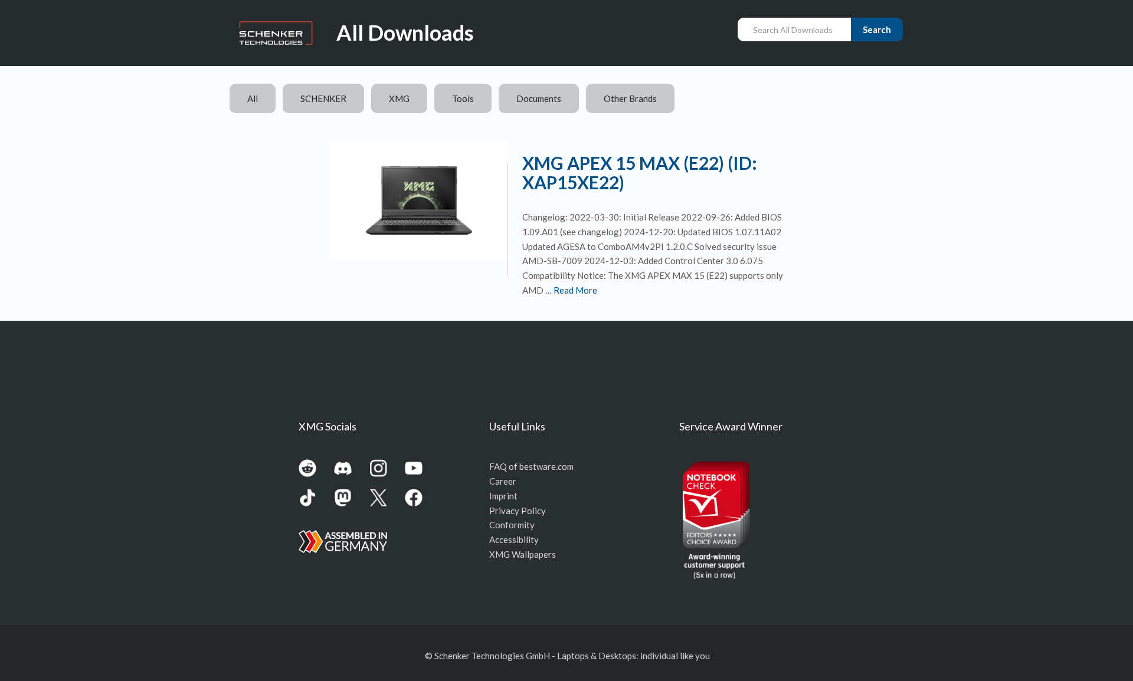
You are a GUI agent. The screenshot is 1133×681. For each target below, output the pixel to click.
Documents (538, 98)
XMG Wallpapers (522, 554)
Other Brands (630, 98)
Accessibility (514, 539)
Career (502, 481)
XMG (399, 98)
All (252, 98)
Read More (575, 290)
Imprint (503, 496)
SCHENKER (323, 98)
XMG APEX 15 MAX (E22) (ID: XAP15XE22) (639, 172)
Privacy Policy (517, 510)
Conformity (512, 524)
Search (877, 29)
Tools (463, 98)
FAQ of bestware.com (531, 466)
